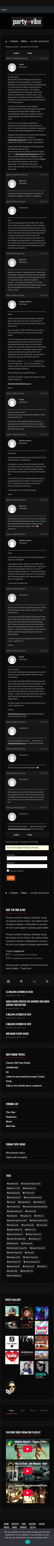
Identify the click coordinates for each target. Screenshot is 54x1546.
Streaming (14, 1266)
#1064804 (43, 435)
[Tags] (47, 981)
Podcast (28, 1243)
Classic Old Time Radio (18, 1063)
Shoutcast (14, 1262)
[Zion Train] (27, 1325)
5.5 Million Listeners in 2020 (19, 992)
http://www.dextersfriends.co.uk (19, 384)
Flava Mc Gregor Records (36, 1207)
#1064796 (43, 773)
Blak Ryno (30, 1188)
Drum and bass (33, 1198)
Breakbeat (14, 1193)
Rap (30, 1253)
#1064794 (43, 722)
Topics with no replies (16, 1157)
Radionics (11, 1117)
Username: (11, 855)
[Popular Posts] (21, 981)
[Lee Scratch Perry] (27, 1313)
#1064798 (43, 393)
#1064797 (43, 808)
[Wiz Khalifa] (27, 1368)
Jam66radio (12, 1067)
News (14, 1527)
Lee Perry (29, 1225)
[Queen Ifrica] (12, 1311)
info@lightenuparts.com (17, 140)
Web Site (10, 1126)
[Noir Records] (12, 1342)
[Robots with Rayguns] (41, 1327)
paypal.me (19, 951)
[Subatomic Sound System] (41, 1313)
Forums (14, 41)
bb (7, 1072)
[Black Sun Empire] (41, 1342)
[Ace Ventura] (41, 1355)
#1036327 (43, 58)
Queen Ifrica (38, 1248)
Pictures (36, 1239)
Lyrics (43, 1225)
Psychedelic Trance (18, 1248)
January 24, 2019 (14, 1028)
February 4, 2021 (14, 995)
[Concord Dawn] (27, 1353)
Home (6, 1524)
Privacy (23, 1527)
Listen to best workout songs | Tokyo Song (25, 1078)
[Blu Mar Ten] (27, 1340)
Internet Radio (39, 1221)
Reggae (14, 1257)
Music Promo (16, 1234)
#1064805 (43, 534)
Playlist (13, 1243)
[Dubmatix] (12, 1387)
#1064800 (43, 175)
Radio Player (15, 1253)
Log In (11, 878)
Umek (43, 1266)
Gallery (32, 1524)
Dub (12, 1202)
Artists (15, 1524)
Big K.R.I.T (14, 1188)
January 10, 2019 (14, 1037)
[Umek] (41, 1370)
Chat (24, 1524)
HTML (40, 1216)
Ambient (13, 1184)
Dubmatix (25, 1202)
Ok (27, 1542)
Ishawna (13, 1225)
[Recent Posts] (8, 981)
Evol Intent (14, 1207)
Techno (29, 1266)
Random (44, 1410)
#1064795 (43, 749)
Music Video (34, 1234)
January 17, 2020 (14, 1018)
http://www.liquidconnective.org (27, 154)
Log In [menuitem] (4, 9)
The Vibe (10, 1112)
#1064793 (43, 589)
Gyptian (27, 1216)
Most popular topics (15, 1153)
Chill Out (29, 1193)
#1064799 (43, 651)
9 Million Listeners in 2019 (18, 1014)
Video (13, 1271)
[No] (50, 1537)
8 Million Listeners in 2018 (18, 1024)
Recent (33, 1410)
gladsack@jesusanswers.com (19, 829)
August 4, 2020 (13, 1008)
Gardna (32, 1211)
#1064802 (43, 500)
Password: (11, 863)
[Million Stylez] (12, 1325)
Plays (11, 1410)
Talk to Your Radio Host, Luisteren (24, 1086)
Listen (41, 1524)
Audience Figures (32, 1184)
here (16, 968)
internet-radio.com (17, 1221)
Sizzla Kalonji (32, 1262)
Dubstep (40, 1202)
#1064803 (43, 295)
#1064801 (43, 254)
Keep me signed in (16, 871)
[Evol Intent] (12, 1357)
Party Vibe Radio (17, 1239)
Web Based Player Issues (17, 1033)
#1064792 (43, 202)
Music (24, 41)
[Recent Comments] (34, 981)
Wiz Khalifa (15, 1276)
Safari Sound (31, 1257)
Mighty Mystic (15, 1230)
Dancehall (14, 1198)
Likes (22, 1410)
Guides (13, 1216)
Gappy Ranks (15, 1211)
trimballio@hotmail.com (17, 743)
